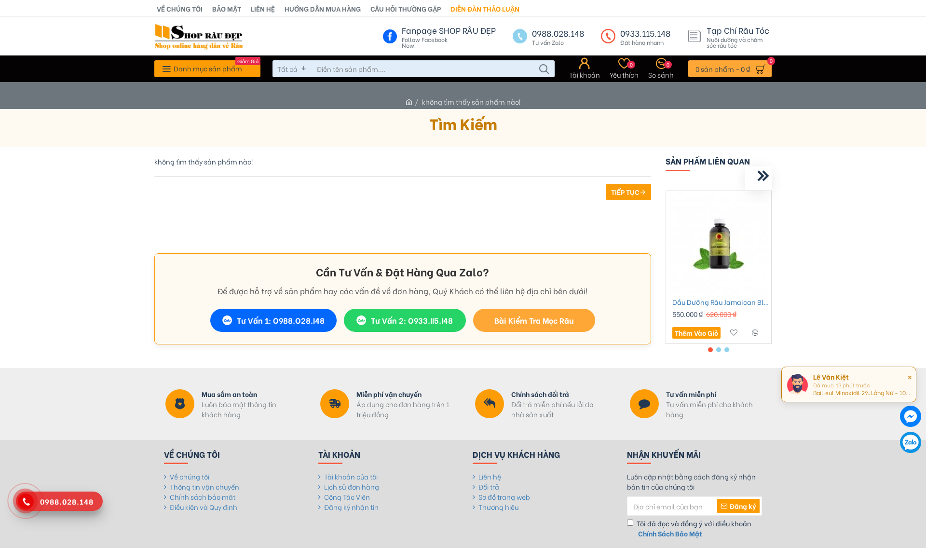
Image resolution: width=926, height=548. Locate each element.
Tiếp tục (625, 192)
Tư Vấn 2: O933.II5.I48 (412, 320)
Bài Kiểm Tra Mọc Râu (533, 320)
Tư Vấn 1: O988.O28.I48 (281, 320)
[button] (732, 178)
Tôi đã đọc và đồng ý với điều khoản (694, 528)
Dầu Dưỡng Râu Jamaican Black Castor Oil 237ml (720, 302)
